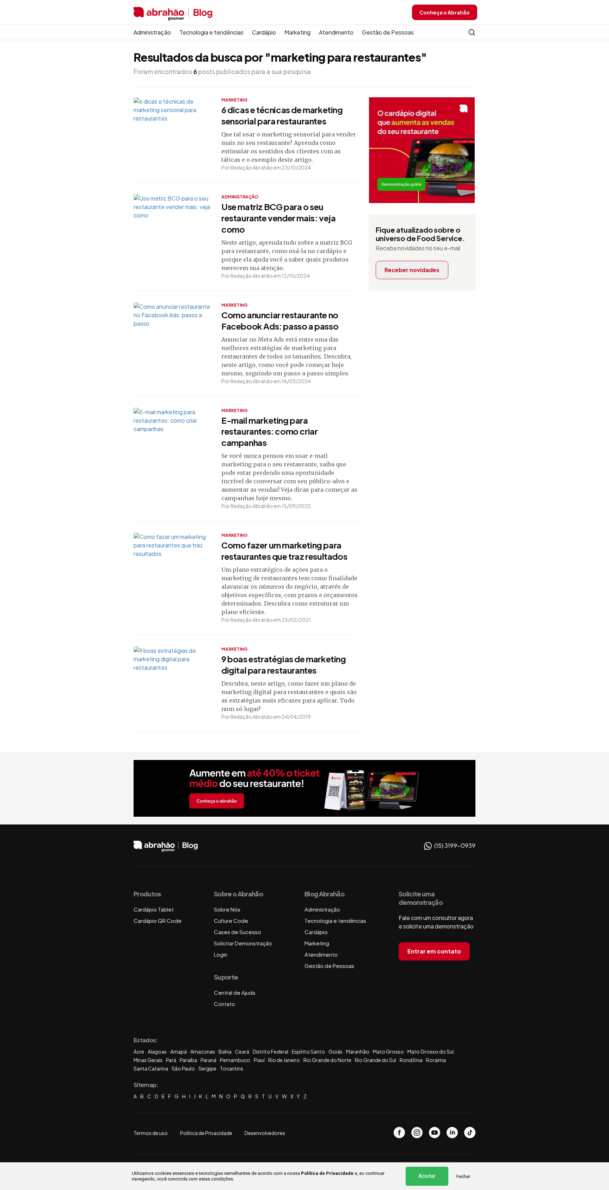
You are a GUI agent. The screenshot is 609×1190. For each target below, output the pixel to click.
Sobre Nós (227, 909)
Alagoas (157, 1051)
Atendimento (336, 32)
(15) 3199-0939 (454, 845)
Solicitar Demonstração (243, 943)
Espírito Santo (308, 1051)
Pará (171, 1060)
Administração (152, 32)
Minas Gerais (148, 1060)
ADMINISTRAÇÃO (239, 197)
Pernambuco (235, 1060)
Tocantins (231, 1068)
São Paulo (183, 1068)
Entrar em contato (434, 951)
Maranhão (357, 1051)
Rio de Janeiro (284, 1060)
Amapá (178, 1051)
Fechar (463, 1176)
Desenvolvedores (265, 1133)
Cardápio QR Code (158, 920)
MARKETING (234, 100)
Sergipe (207, 1068)
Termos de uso (151, 1133)
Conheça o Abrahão (444, 12)
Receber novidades (412, 270)
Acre (139, 1051)
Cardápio (264, 32)
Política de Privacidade (327, 1173)
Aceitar (427, 1176)
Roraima (436, 1060)
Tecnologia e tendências (211, 32)
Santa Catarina (151, 1068)
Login (220, 954)
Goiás (335, 1051)
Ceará (242, 1051)
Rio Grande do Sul (375, 1060)
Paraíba (188, 1060)
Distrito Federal (270, 1051)
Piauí (259, 1060)
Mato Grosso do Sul (430, 1051)
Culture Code (231, 920)
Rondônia (411, 1060)
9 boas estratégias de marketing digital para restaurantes (283, 664)
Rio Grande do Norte (327, 1060)
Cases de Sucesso (237, 931)
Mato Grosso (388, 1051)
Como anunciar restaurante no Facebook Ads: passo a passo (279, 320)
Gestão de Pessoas (388, 32)
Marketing (297, 32)
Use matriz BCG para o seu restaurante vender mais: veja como (278, 217)
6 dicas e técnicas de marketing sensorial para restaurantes (282, 115)
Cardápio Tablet (154, 909)
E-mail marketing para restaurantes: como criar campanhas (269, 431)
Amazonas (202, 1051)
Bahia (225, 1051)
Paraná (208, 1060)
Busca (471, 32)
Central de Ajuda (234, 992)
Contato (224, 1003)
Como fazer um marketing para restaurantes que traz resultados (284, 551)
